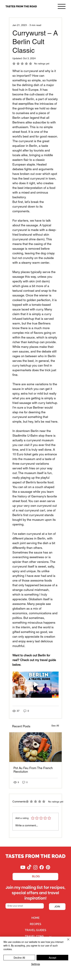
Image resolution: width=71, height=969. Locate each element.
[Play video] (35, 685)
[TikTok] (29, 867)
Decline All (19, 957)
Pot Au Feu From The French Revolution (33, 769)
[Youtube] (23, 867)
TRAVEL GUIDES (35, 930)
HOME (35, 917)
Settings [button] (35, 964)
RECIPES (35, 924)
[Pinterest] (48, 867)
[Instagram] (35, 867)
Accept (52, 957)
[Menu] (61, 6)
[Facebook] (41, 867)
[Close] (66, 941)
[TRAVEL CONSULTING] (50, 936)
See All (55, 725)
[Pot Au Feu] (35, 747)
